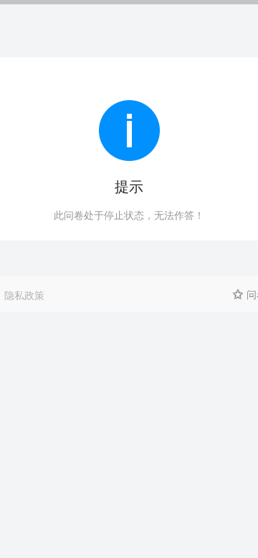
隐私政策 (24, 295)
